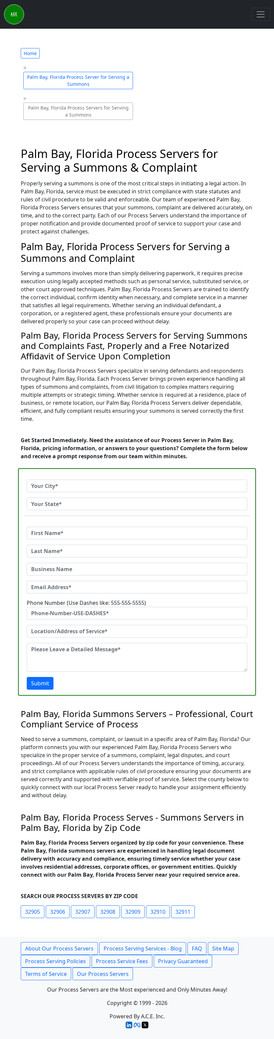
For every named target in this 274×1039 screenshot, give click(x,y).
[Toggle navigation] (260, 14)
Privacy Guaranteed (183, 961)
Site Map (223, 948)
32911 (182, 911)
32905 (32, 911)
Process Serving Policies (55, 961)
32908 (107, 911)
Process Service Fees (122, 961)
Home (30, 53)
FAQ (197, 948)
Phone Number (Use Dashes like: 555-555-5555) (86, 603)
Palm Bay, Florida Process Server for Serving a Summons (78, 80)
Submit (40, 683)
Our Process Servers (103, 974)
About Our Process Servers (59, 948)
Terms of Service (46, 974)
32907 (82, 911)
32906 (57, 911)
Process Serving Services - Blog (143, 948)
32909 (132, 911)
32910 (157, 911)
